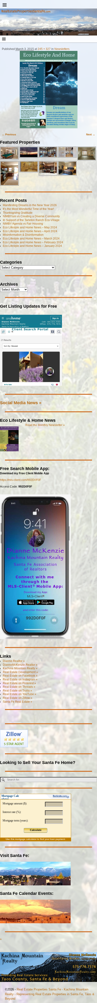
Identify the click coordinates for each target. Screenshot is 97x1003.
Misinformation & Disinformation (23, 234)
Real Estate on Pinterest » (19, 683)
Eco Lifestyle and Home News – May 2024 (30, 227)
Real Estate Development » (20, 672)
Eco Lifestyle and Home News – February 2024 (33, 242)
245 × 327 (44, 49)
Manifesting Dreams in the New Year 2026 (30, 205)
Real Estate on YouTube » (19, 694)
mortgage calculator (25, 839)
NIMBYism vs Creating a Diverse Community (31, 216)
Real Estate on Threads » (19, 686)
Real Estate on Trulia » (17, 690)
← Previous (9, 134)
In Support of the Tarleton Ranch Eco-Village (31, 220)
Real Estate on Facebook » (20, 675)
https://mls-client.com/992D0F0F (20, 480)
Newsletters (61, 49)
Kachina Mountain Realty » (20, 668)
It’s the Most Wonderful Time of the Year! (28, 209)
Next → (90, 134)
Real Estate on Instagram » (20, 679)
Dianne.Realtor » (14, 661)
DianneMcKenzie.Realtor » (20, 664)
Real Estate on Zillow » (17, 698)
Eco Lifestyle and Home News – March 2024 (31, 238)
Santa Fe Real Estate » (17, 701)
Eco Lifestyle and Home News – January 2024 (32, 246)
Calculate (35, 830)
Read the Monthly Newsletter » (45, 425)
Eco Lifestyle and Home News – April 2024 (30, 231)
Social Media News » (20, 402)
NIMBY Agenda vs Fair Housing (23, 223)
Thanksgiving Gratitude (17, 212)
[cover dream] (48, 89)
